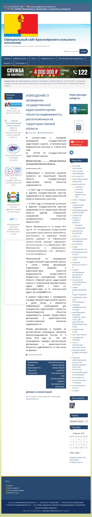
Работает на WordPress (32, 511)
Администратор (46, 133)
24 (76, 448)
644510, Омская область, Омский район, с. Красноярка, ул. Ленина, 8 (42, 9)
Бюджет (7, 63)
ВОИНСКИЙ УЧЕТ (79, 184)
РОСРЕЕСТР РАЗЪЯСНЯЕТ (49, 502)
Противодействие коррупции (70, 58)
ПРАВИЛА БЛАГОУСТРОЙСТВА (79, 264)
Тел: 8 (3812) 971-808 (15, 7)
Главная (7, 58)
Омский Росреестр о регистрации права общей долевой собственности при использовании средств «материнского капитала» (56, 374)
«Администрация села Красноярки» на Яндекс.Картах (77, 459)
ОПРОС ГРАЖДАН (79, 200)
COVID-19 (75, 236)
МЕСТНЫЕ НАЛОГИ (79, 335)
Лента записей (13, 488)
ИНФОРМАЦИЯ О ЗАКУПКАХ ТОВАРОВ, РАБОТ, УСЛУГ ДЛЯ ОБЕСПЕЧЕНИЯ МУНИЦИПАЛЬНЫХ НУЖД (79, 319)
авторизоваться (32, 399)
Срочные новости (56, 81)
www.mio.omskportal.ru (36, 254)
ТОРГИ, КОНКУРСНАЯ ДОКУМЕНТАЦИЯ (78, 345)
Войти (10, 486)
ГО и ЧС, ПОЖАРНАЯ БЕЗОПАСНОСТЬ (22, 502)
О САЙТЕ (75, 391)
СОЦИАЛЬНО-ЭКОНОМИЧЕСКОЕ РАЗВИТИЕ (79, 282)
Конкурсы (78, 225)
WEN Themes (64, 511)
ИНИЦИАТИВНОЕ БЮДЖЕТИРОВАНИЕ (79, 352)
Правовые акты (47, 58)
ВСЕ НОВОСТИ (78, 176)
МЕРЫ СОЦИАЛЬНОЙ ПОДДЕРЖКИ (78, 205)
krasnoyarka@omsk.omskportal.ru (42, 7)
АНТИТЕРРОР (77, 244)
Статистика (19, 63)
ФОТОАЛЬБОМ (78, 377)
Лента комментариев (16, 490)
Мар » (77, 453)
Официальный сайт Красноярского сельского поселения (40, 41)
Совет (33, 58)
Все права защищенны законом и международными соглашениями (59, 505)
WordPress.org (13, 493)
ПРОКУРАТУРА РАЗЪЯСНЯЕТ (73, 502)
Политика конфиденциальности (19, 505)
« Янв (71, 453)
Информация (80, 228)
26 (81, 448)
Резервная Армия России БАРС (80, 194)
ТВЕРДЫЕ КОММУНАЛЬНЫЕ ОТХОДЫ (79, 307)
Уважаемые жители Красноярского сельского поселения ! (34, 367)
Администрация (19, 58)
